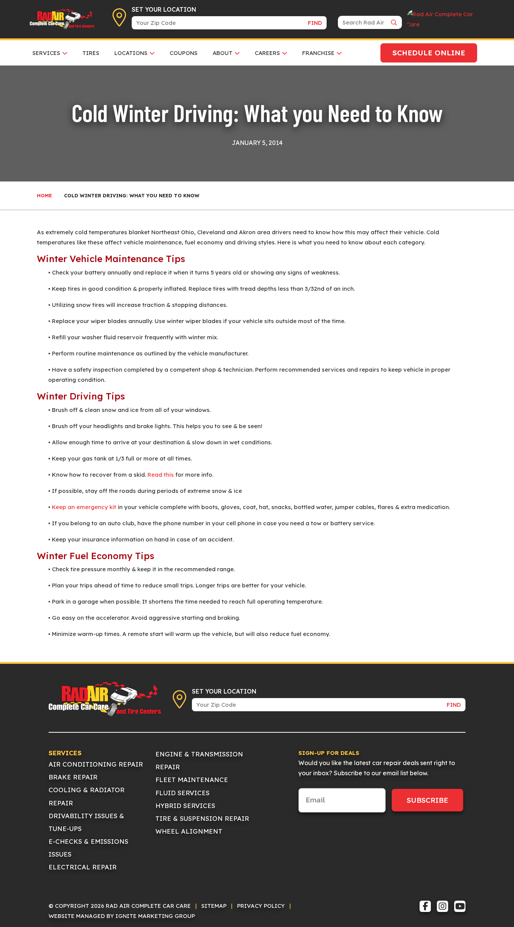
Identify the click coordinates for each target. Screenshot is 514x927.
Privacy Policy (261, 905)
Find (315, 22)
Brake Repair (73, 777)
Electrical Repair (83, 867)
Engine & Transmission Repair (199, 760)
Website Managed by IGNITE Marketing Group (122, 915)
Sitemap (214, 905)
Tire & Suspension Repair (202, 818)
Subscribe (427, 800)
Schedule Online (428, 52)
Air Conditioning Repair (96, 764)
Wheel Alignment (188, 831)
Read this (161, 474)
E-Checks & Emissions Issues (88, 847)
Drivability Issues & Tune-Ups (86, 822)
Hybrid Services (185, 806)
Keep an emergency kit (84, 507)
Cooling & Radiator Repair (87, 796)
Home (44, 195)
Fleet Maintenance (191, 780)
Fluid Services (182, 793)
